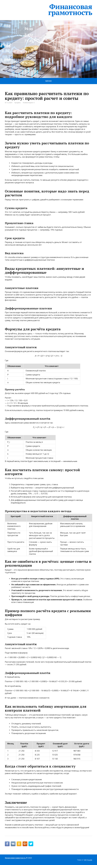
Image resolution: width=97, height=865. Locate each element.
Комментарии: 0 (28, 103)
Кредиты (18, 103)
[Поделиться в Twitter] (31, 843)
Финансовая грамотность (70, 9)
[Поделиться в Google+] (25, 843)
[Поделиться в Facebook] (7, 843)
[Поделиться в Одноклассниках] (19, 843)
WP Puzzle (88, 860)
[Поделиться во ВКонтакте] (13, 843)
